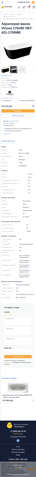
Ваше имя (7, 348)
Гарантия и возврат (18, 452)
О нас (18, 446)
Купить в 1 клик (18, 115)
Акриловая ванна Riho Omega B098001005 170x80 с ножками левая (17, 396)
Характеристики (6, 75)
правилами (8, 362)
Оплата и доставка (18, 449)
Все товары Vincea (7, 98)
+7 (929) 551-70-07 (23, 2)
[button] (34, 69)
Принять (31, 469)
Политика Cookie (7, 475)
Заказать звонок (18, 433)
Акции (18, 455)
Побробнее (6, 134)
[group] (18, 51)
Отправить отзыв (18, 356)
